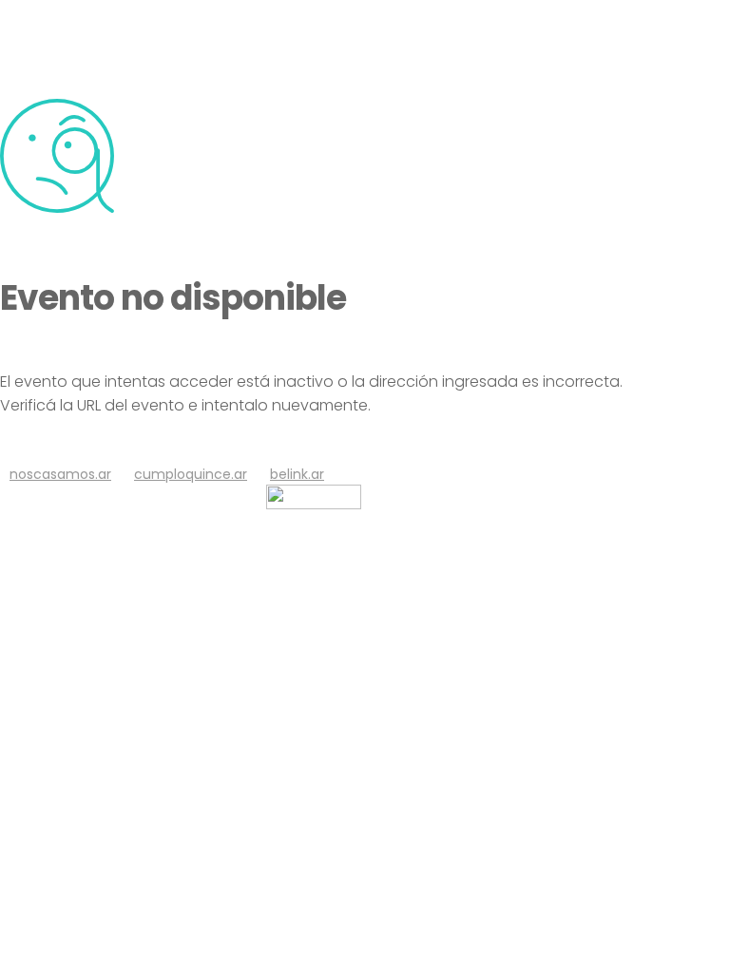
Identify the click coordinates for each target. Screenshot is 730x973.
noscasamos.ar (60, 474)
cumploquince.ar (190, 474)
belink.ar (297, 474)
